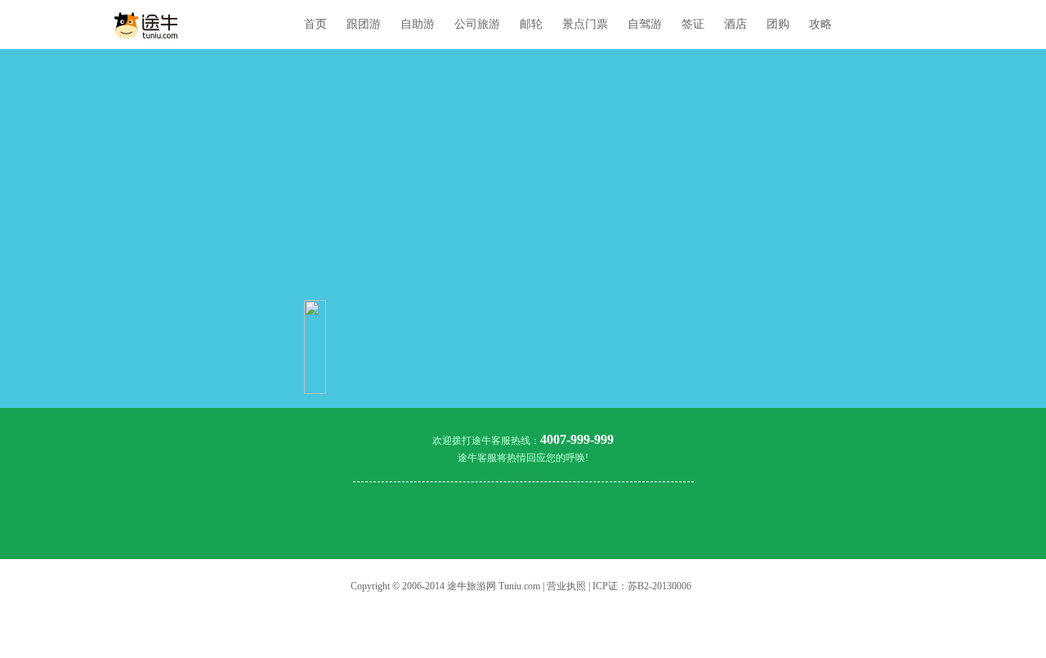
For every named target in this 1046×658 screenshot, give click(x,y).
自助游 (417, 24)
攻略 (820, 24)
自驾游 (645, 24)
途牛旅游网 (471, 586)
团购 (778, 24)
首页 (315, 24)
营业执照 (566, 586)
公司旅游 (477, 24)
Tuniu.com (519, 586)
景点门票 (585, 24)
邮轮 (531, 24)
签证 (693, 24)
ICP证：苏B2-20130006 (641, 586)
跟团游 (363, 24)
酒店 (735, 24)
